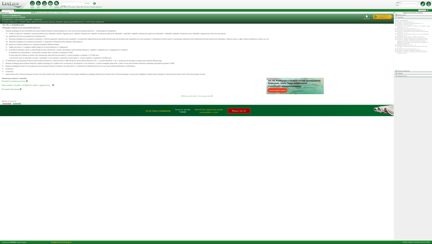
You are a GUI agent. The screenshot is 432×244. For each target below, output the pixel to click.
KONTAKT (417, 242)
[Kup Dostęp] (51, 3)
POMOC (410, 242)
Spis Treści (400, 17)
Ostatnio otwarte (402, 76)
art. (241, 39)
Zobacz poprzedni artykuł (189, 96)
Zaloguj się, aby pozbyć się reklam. (413, 13)
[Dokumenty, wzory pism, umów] (45, 3)
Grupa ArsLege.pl (21, 242)
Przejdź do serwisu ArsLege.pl (61, 242)
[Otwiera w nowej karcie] (10, 104)
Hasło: (397, 5)
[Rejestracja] (429, 4)
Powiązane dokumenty (404, 71)
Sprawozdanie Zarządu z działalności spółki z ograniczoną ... (27, 85)
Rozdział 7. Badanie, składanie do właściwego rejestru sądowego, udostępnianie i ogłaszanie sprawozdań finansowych (51, 22)
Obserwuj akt (367, 18)
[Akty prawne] (38, 3)
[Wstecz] (3, 12)
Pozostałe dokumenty (11, 89)
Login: (397, 2)
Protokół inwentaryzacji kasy (14, 81)
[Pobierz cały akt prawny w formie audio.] (36, 12)
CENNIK (50, 6)
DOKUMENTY (45, 6)
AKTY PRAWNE (38, 7)
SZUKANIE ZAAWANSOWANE (57, 7)
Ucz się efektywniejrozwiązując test (383, 16)
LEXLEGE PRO (66, 12)
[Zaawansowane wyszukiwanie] (57, 3)
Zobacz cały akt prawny (9, 101)
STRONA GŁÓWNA (32, 7)
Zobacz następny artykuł (204, 96)
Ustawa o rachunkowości (11, 15)
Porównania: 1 (17, 103)
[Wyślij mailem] (34, 12)
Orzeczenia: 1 (6, 103)
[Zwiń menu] (428, 10)
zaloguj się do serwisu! (92, 7)
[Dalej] (4, 12)
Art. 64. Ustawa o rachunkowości (95, 22)
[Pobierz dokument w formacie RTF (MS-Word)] (32, 12)
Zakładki (400, 73)
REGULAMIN (426, 242)
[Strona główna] (14, 8)
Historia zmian (402, 15)
